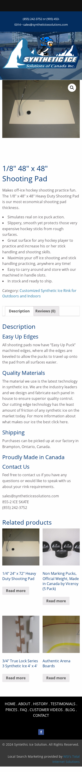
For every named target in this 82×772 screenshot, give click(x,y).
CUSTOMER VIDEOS (46, 709)
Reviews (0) (45, 311)
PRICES (11, 709)
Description (19, 311)
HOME (10, 703)
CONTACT (41, 715)
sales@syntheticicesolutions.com (45, 24)
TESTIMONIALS (63, 703)
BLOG (70, 709)
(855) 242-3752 (32, 19)
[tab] (19, 311)
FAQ (23, 709)
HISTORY (40, 703)
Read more (16, 590)
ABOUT (24, 703)
